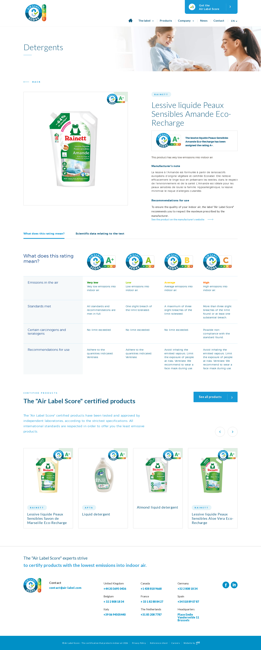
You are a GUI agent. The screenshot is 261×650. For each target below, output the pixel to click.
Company (184, 20)
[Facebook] (225, 585)
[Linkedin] (234, 585)
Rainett (161, 94)
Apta (89, 507)
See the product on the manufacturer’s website (177, 219)
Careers (175, 643)
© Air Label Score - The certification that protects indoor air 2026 (95, 643)
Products (166, 20)
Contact (218, 20)
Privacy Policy (139, 643)
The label (144, 20)
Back (36, 82)
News (204, 20)
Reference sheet (159, 643)
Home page (130, 22)
